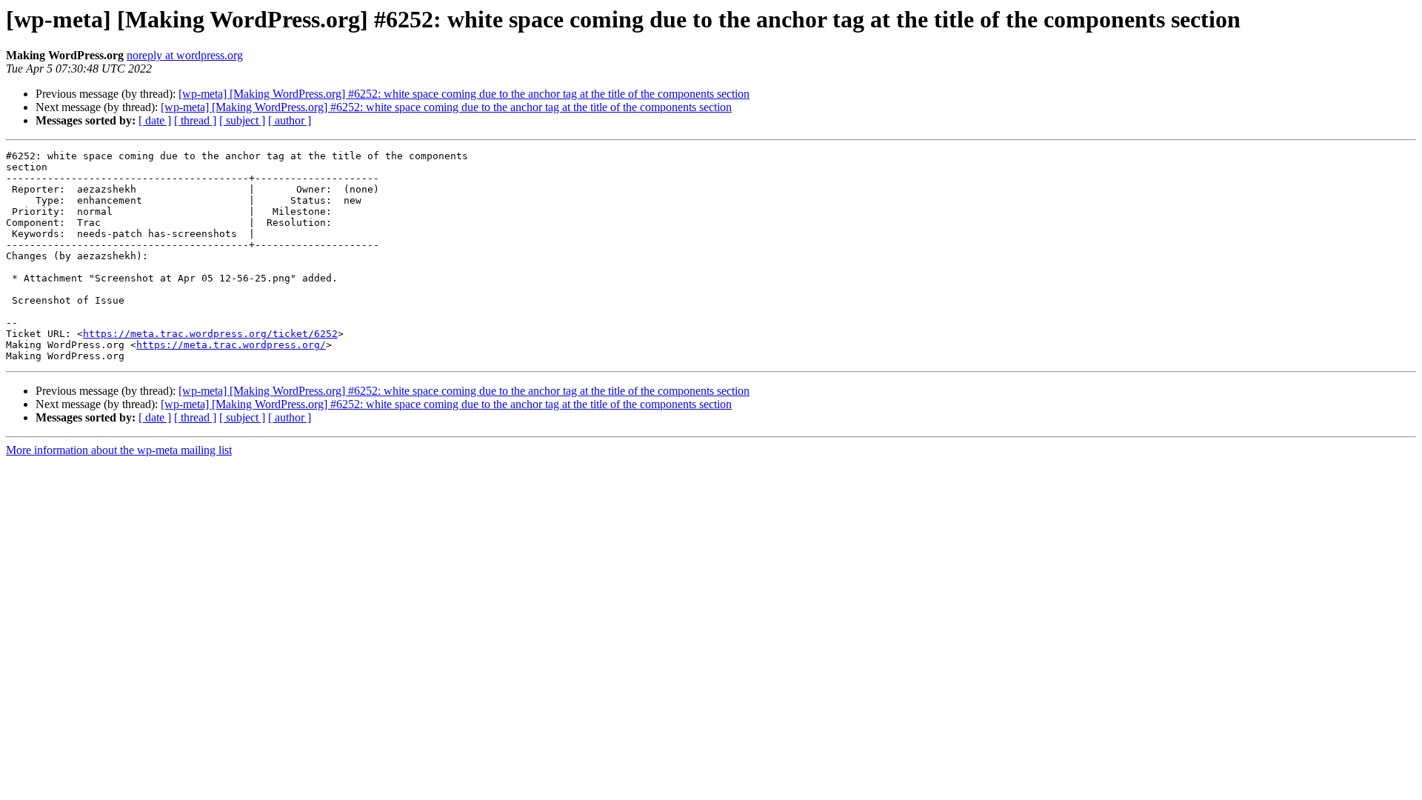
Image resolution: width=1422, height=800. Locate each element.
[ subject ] (242, 120)
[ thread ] (195, 120)
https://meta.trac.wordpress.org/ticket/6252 (210, 333)
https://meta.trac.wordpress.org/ (231, 344)
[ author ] (289, 120)
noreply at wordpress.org (185, 55)
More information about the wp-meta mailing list (119, 450)
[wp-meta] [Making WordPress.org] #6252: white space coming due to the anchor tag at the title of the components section (464, 93)
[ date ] (154, 120)
